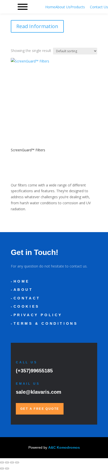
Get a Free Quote (39, 409)
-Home (20, 281)
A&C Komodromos (64, 447)
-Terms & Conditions (44, 323)
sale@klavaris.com (38, 392)
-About (22, 290)
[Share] (12, 462)
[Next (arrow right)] (7, 468)
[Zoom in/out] (2, 462)
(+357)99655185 (34, 370)
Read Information (37, 26)
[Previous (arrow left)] (2, 468)
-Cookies (25, 306)
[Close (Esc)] (17, 462)
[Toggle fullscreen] (7, 462)
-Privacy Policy (36, 315)
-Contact (25, 298)
